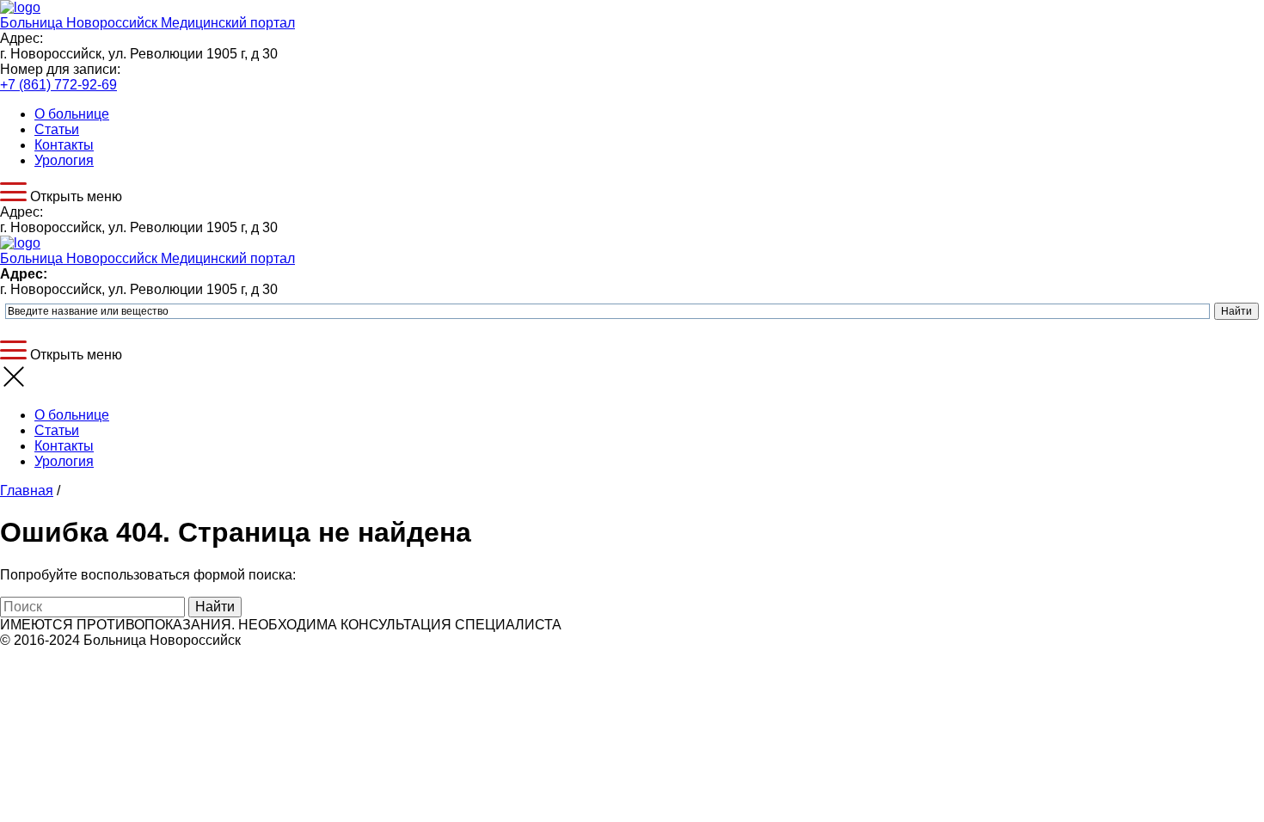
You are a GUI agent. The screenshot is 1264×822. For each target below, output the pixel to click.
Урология (64, 160)
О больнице (71, 114)
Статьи (56, 129)
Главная (26, 490)
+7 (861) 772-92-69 (58, 84)
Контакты (64, 145)
